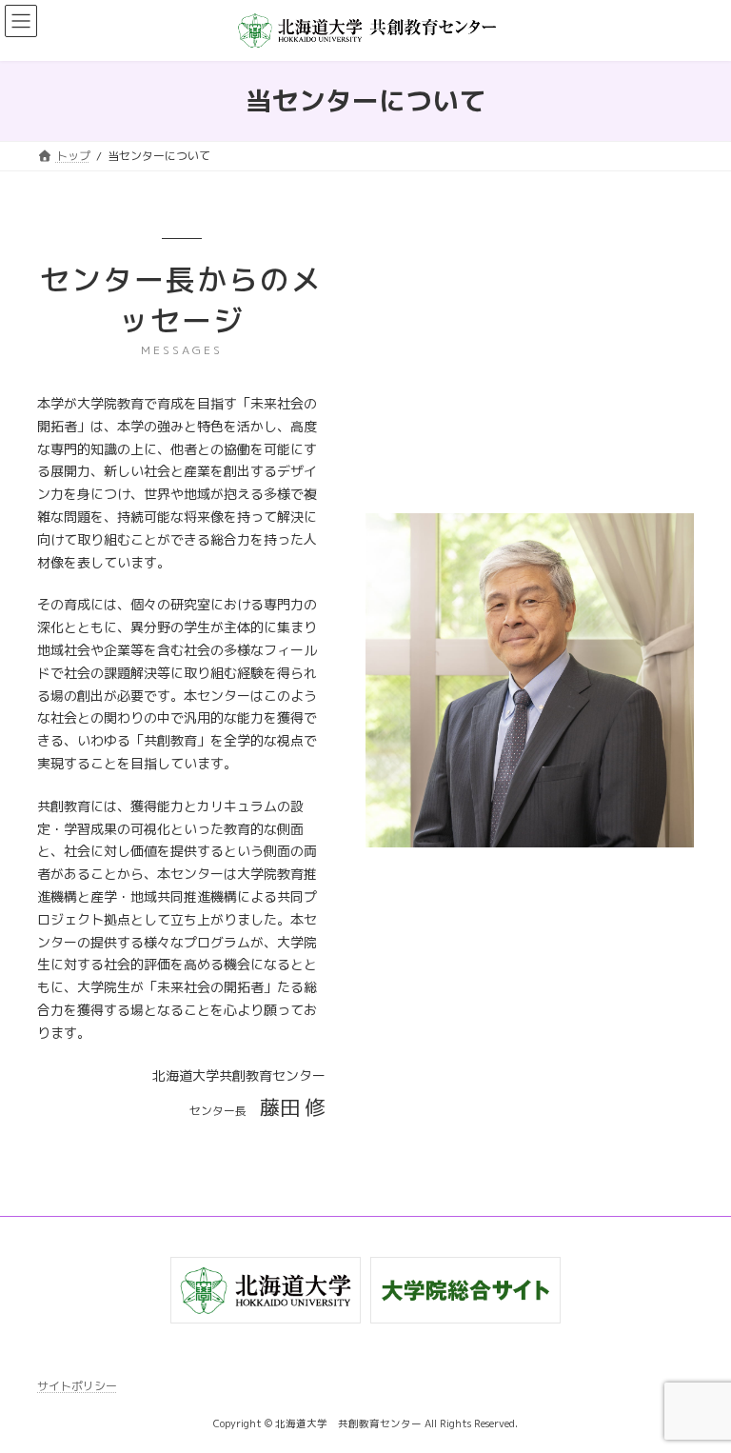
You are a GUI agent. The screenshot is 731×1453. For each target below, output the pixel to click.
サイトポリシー (77, 1386)
